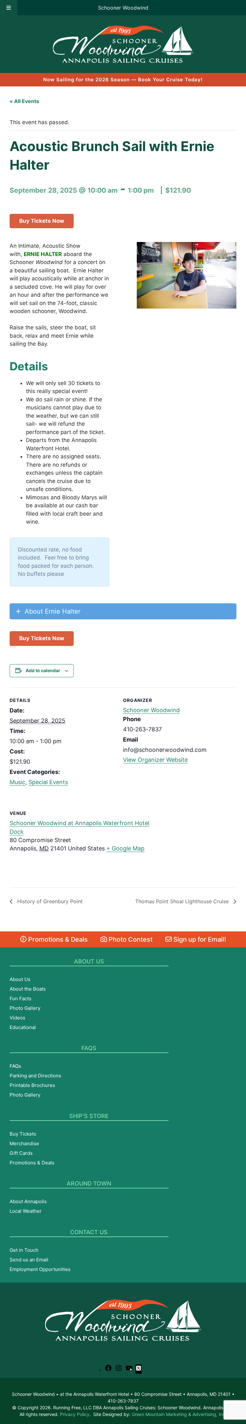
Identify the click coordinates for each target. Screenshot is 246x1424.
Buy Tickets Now (41, 221)
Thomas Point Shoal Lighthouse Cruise (182, 901)
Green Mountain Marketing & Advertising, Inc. (179, 1414)
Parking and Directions (35, 1076)
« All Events (24, 101)
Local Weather (26, 1211)
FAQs (15, 1066)
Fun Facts (20, 998)
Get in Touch (24, 1250)
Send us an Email (29, 1260)
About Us (20, 979)
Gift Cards (21, 1153)
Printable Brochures (32, 1085)
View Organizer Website (155, 759)
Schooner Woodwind (123, 7)
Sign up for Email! (199, 939)
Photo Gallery (25, 1008)
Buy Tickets (23, 1134)
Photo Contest (129, 939)
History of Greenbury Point (49, 901)
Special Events (48, 782)
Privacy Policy (74, 1414)
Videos (17, 1018)
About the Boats (28, 989)
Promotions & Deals (57, 939)
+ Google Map (125, 848)
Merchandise (24, 1143)
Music (17, 782)
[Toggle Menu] (8, 7)
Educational (23, 1027)
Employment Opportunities (40, 1269)
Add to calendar (43, 670)
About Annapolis (28, 1201)
